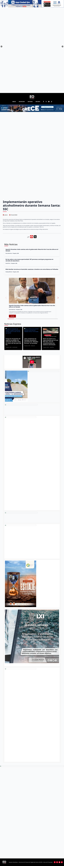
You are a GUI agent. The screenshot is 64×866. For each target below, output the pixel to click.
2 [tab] (32, 664)
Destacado (22, 101)
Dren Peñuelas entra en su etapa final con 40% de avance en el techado (50, 340)
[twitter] (46, 101)
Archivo (38, 101)
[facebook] (43, 101)
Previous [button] (1, 46)
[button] (58, 298)
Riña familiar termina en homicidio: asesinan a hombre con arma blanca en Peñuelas (32, 269)
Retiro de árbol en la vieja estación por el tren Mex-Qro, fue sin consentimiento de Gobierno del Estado (32, 341)
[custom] (49, 101)
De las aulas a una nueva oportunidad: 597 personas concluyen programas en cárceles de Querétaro (29, 260)
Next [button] (62, 46)
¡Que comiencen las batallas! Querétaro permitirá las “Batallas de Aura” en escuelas (13, 341)
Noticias (30, 101)
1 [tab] (31, 664)
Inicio (14, 101)
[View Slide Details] (32, 636)
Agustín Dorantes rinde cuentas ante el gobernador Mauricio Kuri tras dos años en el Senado (32, 250)
